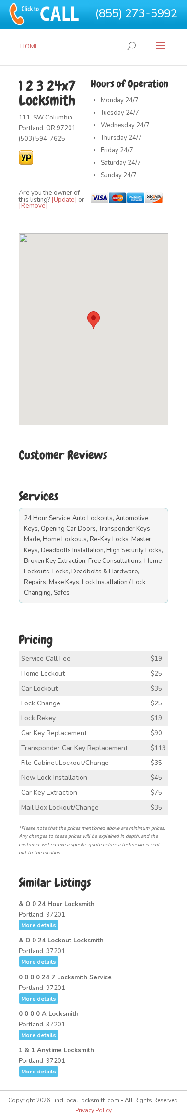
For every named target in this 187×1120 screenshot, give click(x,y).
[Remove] (33, 206)
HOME (29, 46)
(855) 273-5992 (136, 13)
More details (38, 925)
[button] (93, 320)
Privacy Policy (93, 1110)
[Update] (64, 199)
